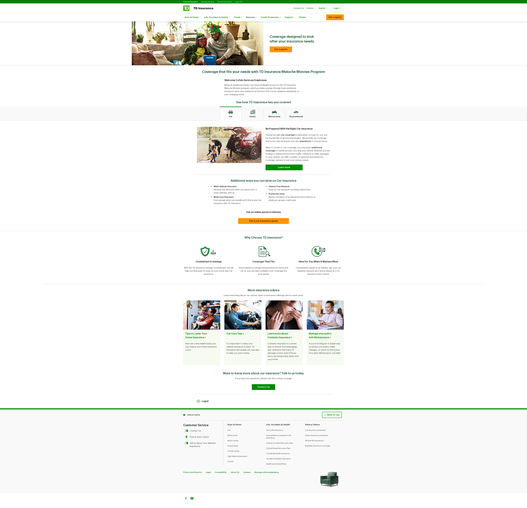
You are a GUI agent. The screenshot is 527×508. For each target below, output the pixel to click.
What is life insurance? (314, 441)
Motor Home (233, 441)
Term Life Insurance (274, 430)
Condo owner (233, 451)
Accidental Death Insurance (278, 453)
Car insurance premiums (315, 430)
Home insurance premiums (316, 435)
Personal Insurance (190, 2)
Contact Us (195, 431)
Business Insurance (207, 2)
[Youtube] (192, 498)
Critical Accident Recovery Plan (279, 443)
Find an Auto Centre (199, 437)
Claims (302, 17)
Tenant (230, 461)
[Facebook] (185, 498)
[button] (298, 8)
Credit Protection (270, 17)
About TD (238, 2)
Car (229, 430)
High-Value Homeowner (237, 456)
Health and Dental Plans (276, 464)
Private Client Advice (225, 2)
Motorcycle (232, 435)
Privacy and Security (192, 472)
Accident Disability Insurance (278, 459)
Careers (246, 472)
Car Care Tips (234, 333)
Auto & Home (191, 17)
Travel (237, 17)
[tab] (231, 114)
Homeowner (233, 446)
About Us (235, 472)
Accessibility (221, 472)
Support (289, 17)
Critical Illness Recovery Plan (278, 448)
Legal (208, 472)
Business (250, 17)
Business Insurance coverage (317, 446)
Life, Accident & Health (216, 17)
